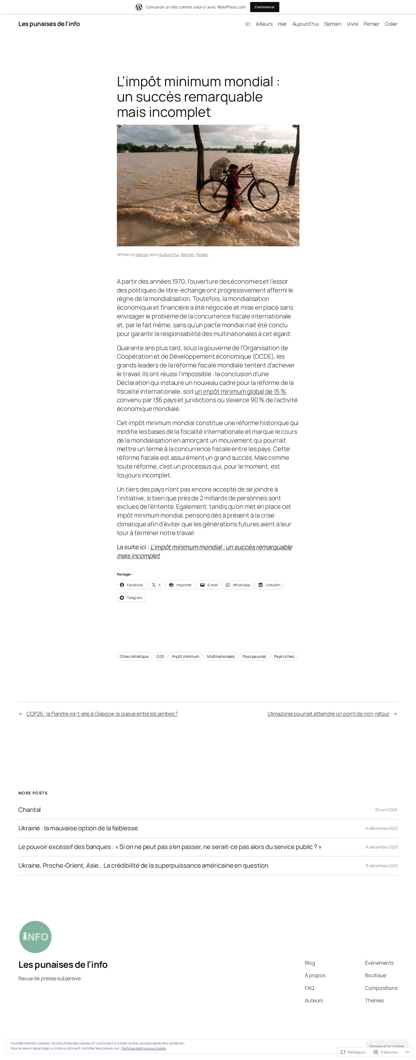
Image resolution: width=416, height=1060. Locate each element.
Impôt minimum (185, 656)
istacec (142, 254)
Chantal (29, 809)
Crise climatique (134, 656)
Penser (202, 254)
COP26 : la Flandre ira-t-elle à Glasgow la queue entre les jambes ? (102, 713)
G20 (160, 656)
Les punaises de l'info (49, 24)
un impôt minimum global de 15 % (240, 391)
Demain (187, 254)
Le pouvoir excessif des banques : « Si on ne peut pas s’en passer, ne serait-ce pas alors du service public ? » (170, 846)
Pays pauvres (254, 656)
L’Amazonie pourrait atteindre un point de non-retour (328, 713)
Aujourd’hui (169, 254)
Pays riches (284, 656)
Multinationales (221, 656)
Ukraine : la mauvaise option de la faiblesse (78, 828)
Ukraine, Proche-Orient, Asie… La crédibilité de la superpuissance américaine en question (143, 865)
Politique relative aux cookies (143, 1048)
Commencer (265, 7)
